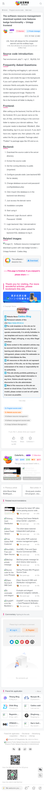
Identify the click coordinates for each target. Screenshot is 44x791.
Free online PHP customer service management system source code (27, 541)
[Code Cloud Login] (27, 642)
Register (31, 630)
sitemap (32, 736)
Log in (14, 630)
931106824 (11, 357)
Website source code (14, 412)
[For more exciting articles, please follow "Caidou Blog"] (22, 296)
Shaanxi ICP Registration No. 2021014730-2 (23, 739)
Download (34, 260)
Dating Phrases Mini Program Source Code (27, 571)
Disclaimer (25, 733)
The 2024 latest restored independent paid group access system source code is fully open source (28, 532)
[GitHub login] (32, 642)
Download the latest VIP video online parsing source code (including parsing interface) (28, 510)
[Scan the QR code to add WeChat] (40, 769)
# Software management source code (17, 420)
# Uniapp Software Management (16, 424)
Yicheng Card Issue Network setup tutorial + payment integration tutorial (27, 520)
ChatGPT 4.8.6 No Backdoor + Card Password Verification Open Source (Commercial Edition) (27, 604)
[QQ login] (12, 642)
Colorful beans (20, 455)
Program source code (16, 10)
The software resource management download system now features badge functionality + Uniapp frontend (22, 20)
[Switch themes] (40, 775)
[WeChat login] (17, 642)
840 (23, 459)
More (39, 691)
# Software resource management (16, 416)
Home (5, 10)
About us (23, 736)
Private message (34, 31)
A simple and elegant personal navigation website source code (27, 592)
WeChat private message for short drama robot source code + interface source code (27, 562)
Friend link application (11, 733)
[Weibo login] (22, 642)
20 (34, 459)
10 (29, 459)
